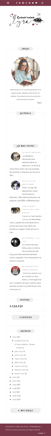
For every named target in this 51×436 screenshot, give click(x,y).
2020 (14, 381)
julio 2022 (19, 351)
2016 (14, 396)
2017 (14, 392)
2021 (14, 377)
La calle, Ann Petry (31, 152)
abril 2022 (19, 362)
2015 (14, 399)
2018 (14, 388)
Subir (41, 433)
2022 (14, 337)
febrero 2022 (20, 370)
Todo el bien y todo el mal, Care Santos (30, 210)
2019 (14, 385)
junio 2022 (19, 355)
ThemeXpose (35, 427)
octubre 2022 (20, 341)
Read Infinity (34, 430)
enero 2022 (19, 373)
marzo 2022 (20, 366)
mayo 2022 (19, 359)
